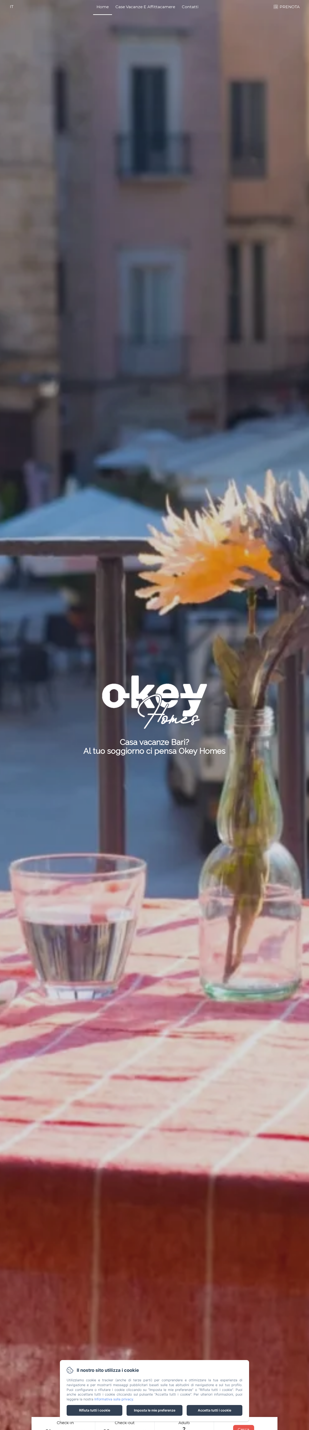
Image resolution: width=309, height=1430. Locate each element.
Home (102, 6)
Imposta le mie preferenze (154, 1410)
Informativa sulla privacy (113, 1399)
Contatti (190, 6)
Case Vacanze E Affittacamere (145, 6)
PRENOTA (290, 6)
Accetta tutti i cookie (214, 1410)
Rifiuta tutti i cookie (94, 1410)
